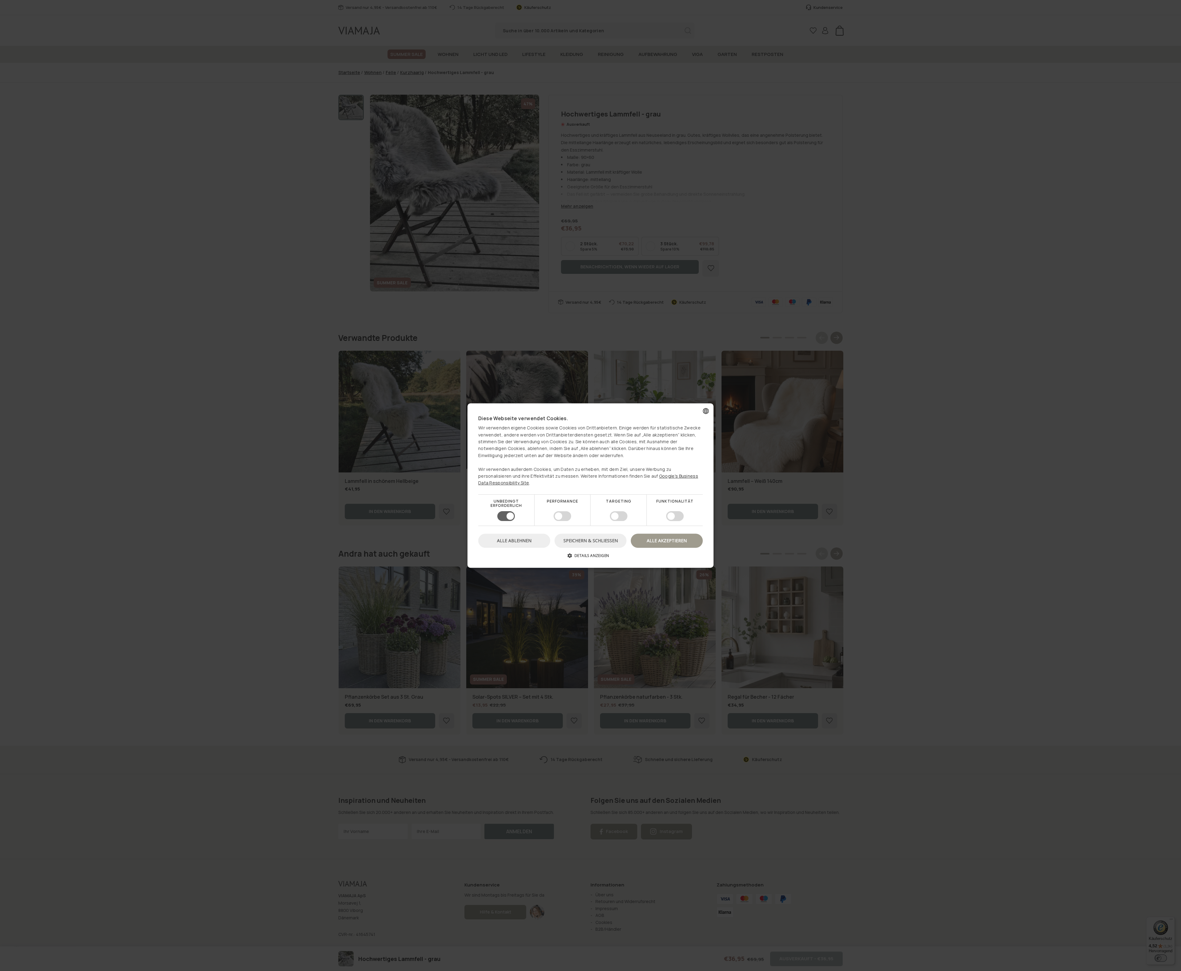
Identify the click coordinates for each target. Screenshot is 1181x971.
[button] (590, 557)
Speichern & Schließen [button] (590, 540)
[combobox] (706, 411)
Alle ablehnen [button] (514, 540)
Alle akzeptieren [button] (667, 540)
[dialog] (590, 485)
